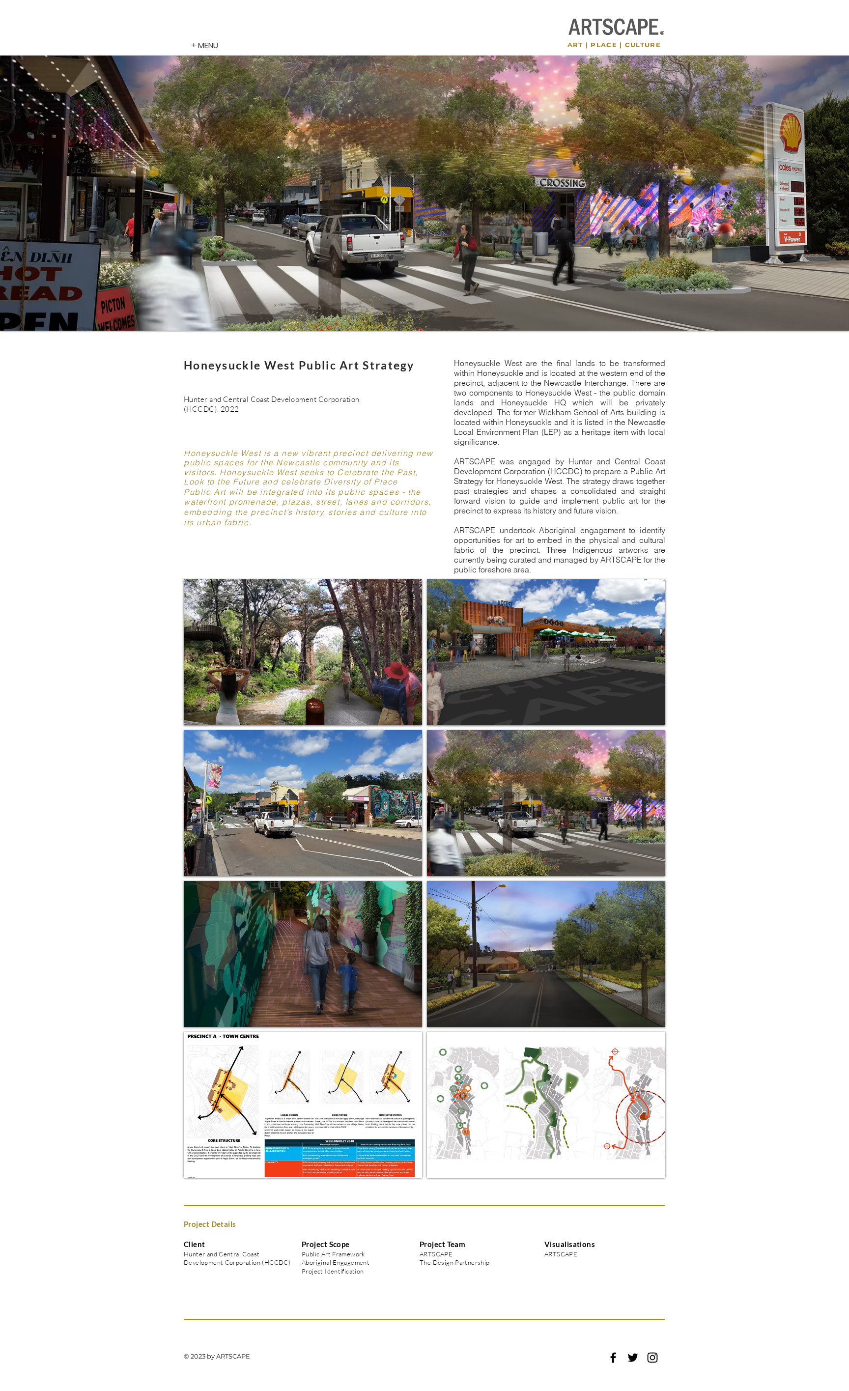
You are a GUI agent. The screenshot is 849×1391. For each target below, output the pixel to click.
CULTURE (643, 45)
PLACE (604, 45)
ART (575, 45)
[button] (303, 652)
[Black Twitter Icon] (633, 1357)
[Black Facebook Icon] (613, 1357)
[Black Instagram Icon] (652, 1357)
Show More (425, 1186)
